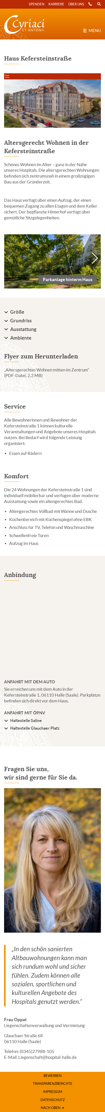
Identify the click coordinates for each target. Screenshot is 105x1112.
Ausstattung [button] (23, 329)
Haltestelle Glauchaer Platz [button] (35, 728)
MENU (94, 30)
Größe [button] (17, 312)
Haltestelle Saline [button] (26, 720)
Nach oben (51, 1108)
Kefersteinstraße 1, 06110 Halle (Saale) (41, 695)
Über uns (76, 4)
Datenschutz (53, 1100)
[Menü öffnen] (7, 76)
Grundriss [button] (21, 320)
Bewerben (53, 1076)
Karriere (56, 4)
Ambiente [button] (20, 338)
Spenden (36, 4)
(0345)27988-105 (37, 1051)
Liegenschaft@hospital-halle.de (47, 1057)
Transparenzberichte (52, 1084)
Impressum (52, 1092)
